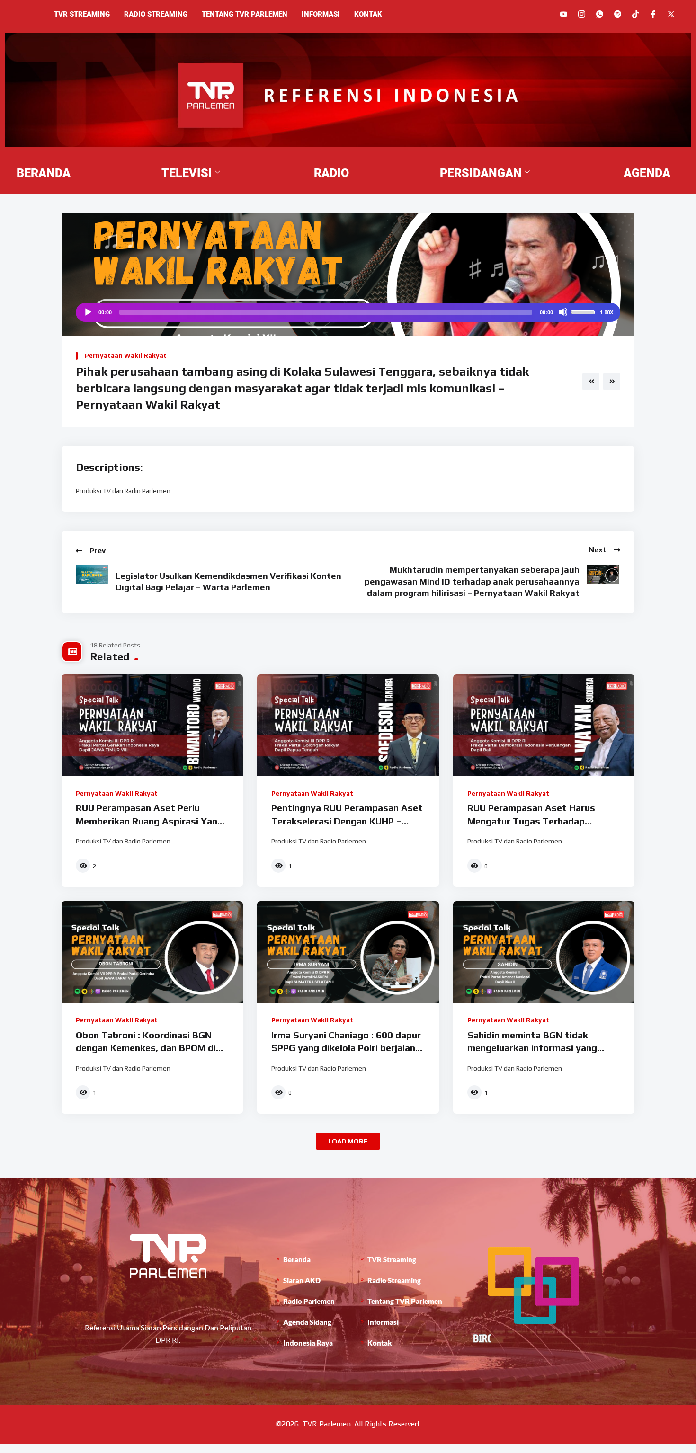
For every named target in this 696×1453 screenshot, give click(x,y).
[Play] (87, 312)
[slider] (584, 311)
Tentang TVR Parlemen (244, 14)
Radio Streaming (155, 14)
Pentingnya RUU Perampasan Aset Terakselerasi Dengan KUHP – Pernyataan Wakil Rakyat (347, 820)
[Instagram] (581, 14)
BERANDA (44, 173)
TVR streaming (82, 14)
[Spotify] (617, 14)
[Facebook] (653, 14)
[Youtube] (563, 14)
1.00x (606, 312)
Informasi (321, 14)
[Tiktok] (635, 13)
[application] (348, 312)
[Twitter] (671, 14)
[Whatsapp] (599, 14)
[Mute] (563, 312)
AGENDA (647, 173)
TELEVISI (186, 173)
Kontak (368, 14)
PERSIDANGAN (481, 173)
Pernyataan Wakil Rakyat (126, 355)
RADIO (331, 173)
